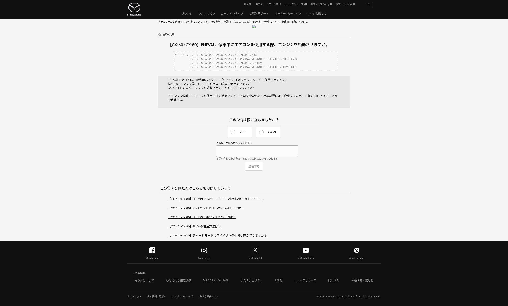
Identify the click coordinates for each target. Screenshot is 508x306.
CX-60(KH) (274, 59)
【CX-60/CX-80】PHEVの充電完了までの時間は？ (202, 217)
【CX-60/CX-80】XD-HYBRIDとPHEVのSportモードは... (206, 208)
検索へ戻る (168, 34)
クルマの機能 (213, 21)
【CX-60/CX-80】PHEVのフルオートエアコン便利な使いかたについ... (215, 199)
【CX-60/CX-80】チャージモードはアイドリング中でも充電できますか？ (217, 235)
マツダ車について (192, 21)
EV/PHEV (257, 63)
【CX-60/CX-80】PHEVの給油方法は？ (194, 226)
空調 (226, 21)
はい (243, 132)
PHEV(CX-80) (289, 67)
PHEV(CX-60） (290, 59)
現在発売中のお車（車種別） (250, 59)
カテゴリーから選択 (169, 21)
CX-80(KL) (273, 67)
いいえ (272, 132)
